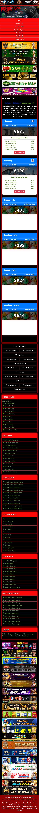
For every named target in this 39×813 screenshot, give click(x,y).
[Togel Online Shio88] (19, 783)
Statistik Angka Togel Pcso (12, 495)
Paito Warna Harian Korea (11, 613)
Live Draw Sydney (19, 30)
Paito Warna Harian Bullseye (12, 608)
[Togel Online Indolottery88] (19, 760)
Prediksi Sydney (9, 408)
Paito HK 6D (19, 36)
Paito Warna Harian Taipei (11, 618)
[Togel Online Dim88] (19, 53)
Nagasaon (11, 634)
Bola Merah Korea (9, 576)
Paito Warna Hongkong (11, 442)
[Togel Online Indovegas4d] (19, 791)
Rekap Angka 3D (28, 359)
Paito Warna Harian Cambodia (13, 605)
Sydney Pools (20, 804)
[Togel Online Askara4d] (19, 684)
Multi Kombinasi (28, 376)
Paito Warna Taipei (9, 461)
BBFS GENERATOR (20, 346)
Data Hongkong (8, 521)
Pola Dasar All (28, 368)
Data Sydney (8, 524)
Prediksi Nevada (9, 427)
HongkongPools (6, 806)
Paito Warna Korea (9, 456)
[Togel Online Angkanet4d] (19, 768)
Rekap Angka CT (11, 359)
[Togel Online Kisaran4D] (19, 68)
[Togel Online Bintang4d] (19, 691)
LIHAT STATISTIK (19, 152)
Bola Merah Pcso (9, 574)
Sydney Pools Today (12, 636)
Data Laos (7, 537)
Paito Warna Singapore (11, 440)
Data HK (22, 801)
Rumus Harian (28, 350)
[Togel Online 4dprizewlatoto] (19, 707)
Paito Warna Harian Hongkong (13, 600)
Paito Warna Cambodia (11, 448)
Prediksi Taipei (8, 424)
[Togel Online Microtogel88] (19, 645)
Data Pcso (7, 532)
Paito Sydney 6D (19, 39)
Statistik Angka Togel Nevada (12, 506)
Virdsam (4, 634)
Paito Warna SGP (15, 801)
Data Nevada (8, 542)
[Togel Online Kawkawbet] (19, 668)
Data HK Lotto (5, 808)
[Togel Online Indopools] (19, 775)
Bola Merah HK (8, 563)
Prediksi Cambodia (9, 411)
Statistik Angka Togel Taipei (12, 503)
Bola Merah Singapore (10, 561)
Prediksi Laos (8, 422)
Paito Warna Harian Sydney (12, 603)
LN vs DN (20, 381)
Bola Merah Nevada (10, 584)
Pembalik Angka (11, 376)
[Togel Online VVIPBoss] (19, 45)
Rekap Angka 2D (20, 363)
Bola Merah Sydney (10, 566)
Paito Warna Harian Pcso (11, 610)
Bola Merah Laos (9, 579)
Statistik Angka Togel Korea (12, 498)
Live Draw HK (19, 24)
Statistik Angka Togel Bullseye (13, 492)
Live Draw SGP (19, 27)
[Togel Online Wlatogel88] (19, 699)
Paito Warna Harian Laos (11, 616)
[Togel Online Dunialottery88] (19, 745)
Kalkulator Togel (20, 389)
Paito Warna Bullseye (10, 450)
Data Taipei (7, 540)
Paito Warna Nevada (10, 464)
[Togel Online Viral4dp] (19, 91)
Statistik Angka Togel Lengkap (13, 508)
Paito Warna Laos (9, 458)
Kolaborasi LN (28, 385)
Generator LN (11, 350)
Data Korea (7, 534)
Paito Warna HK (6, 401)
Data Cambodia (8, 527)
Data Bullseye (8, 529)
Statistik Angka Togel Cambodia (13, 490)
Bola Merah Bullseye (10, 571)
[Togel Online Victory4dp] (19, 661)
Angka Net (10, 799)
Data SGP (26, 801)
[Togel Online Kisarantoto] (19, 76)
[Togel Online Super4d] (19, 60)
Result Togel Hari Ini (8, 99)
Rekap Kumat (20, 355)
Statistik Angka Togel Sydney (12, 487)
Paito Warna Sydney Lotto (18, 806)
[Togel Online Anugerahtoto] (19, 753)
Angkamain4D (28, 103)
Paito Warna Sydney (10, 445)
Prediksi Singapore (9, 403)
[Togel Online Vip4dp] (19, 737)
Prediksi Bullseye (9, 414)
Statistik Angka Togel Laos (12, 500)
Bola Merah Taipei (9, 582)
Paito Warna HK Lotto (31, 806)
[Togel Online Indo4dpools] (19, 722)
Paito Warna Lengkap (10, 472)
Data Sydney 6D (9, 548)
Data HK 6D (7, 545)
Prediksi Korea (8, 419)
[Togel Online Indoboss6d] (19, 653)
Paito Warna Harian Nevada (12, 621)
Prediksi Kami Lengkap (10, 430)
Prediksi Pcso (8, 416)
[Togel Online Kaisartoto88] (19, 714)
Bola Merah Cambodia (10, 568)
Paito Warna (19, 33)
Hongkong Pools (24, 636)
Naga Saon (31, 799)
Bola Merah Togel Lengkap (12, 587)
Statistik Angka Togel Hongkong (13, 484)
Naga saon (18, 634)
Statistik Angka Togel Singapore (13, 482)
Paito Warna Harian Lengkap (12, 624)
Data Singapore (8, 518)
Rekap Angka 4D (11, 368)
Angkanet (13, 804)
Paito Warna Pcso (9, 453)
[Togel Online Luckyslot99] (19, 730)
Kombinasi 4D (11, 385)
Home (19, 21)
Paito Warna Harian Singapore (13, 597)
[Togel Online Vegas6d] (19, 676)
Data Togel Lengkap (10, 550)
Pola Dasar (20, 372)
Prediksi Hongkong (9, 406)
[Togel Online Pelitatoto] (19, 83)
